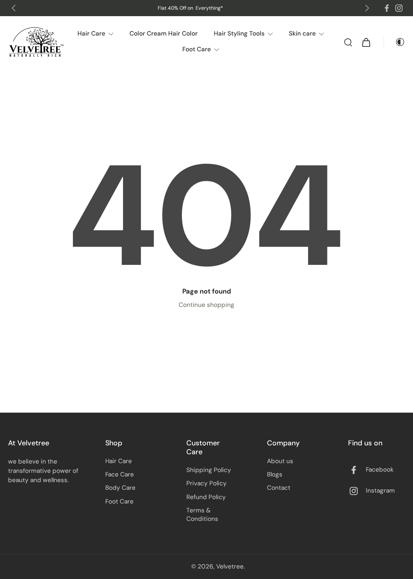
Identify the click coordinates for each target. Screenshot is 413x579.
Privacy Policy (206, 483)
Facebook (380, 470)
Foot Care (119, 501)
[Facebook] (387, 8)
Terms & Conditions (202, 514)
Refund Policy (206, 497)
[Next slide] (367, 8)
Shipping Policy (208, 470)
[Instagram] (399, 8)
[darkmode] (394, 42)
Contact (278, 488)
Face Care (119, 474)
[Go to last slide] (13, 8)
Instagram (380, 491)
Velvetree (230, 566)
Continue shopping (206, 305)
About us (280, 461)
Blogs (274, 474)
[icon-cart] (366, 42)
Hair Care (118, 461)
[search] (348, 42)
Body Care (120, 488)
